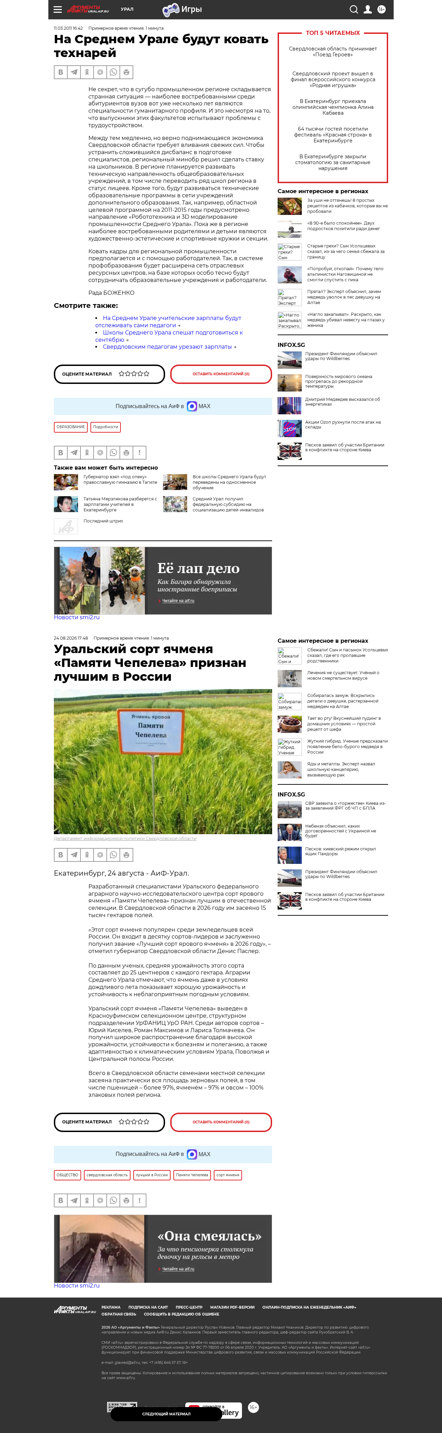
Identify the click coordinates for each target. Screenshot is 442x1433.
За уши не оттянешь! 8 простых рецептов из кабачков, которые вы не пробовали (347, 206)
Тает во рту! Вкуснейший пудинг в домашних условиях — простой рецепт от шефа (344, 724)
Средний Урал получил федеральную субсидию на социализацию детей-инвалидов (228, 504)
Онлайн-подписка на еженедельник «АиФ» (309, 1307)
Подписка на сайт (148, 1307)
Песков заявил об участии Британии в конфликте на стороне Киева (344, 447)
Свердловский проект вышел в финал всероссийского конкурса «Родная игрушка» (333, 79)
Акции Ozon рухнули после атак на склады (343, 425)
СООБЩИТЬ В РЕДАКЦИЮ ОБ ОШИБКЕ (181, 1314)
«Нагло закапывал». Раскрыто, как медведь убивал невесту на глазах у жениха (346, 320)
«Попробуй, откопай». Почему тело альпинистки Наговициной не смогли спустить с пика (345, 274)
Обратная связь (119, 1314)
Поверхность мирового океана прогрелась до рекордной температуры (338, 381)
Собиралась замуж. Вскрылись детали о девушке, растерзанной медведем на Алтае (342, 701)
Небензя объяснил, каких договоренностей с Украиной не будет (340, 831)
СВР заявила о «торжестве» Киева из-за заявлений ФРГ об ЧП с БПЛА (345, 806)
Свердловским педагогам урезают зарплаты (167, 346)
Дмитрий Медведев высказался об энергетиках (342, 402)
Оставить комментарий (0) (221, 374)
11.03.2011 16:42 (68, 28)
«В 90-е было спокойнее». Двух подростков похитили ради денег (343, 225)
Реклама (111, 1307)
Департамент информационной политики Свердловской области (125, 838)
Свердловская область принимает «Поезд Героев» (333, 52)
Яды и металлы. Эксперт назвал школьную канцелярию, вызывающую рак (341, 769)
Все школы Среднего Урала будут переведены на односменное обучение (229, 482)
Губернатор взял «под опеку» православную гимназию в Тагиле (120, 479)
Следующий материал (166, 1414)
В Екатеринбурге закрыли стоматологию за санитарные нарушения (333, 162)
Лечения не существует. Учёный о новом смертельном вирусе (343, 675)
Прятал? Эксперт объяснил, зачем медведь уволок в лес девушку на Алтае (344, 297)
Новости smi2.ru (77, 617)
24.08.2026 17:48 (71, 638)
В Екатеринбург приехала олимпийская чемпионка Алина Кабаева (333, 107)
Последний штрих (103, 521)
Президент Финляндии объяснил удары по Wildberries (341, 356)
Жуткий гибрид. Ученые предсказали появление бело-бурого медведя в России (347, 746)
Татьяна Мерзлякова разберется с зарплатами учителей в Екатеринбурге (120, 504)
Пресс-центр (189, 1307)
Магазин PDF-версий (232, 1307)
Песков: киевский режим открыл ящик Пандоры (340, 851)
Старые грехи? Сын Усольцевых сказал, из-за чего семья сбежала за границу (346, 251)
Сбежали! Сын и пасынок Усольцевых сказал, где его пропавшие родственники (347, 655)
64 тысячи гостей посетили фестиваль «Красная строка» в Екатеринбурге (333, 135)
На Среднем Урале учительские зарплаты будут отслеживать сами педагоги (168, 322)
